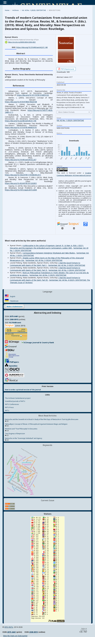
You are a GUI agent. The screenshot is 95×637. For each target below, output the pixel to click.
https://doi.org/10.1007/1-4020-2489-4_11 (29, 111)
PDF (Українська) (67, 69)
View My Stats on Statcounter (15, 636)
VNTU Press (9, 407)
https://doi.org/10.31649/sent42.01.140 (32, 47)
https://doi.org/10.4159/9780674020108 (21, 102)
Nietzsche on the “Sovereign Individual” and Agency (23, 438)
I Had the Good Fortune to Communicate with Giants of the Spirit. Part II (45, 269)
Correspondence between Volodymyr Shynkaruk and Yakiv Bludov (49, 253)
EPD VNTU (8, 627)
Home (7, 10)
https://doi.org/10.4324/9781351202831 (21, 183)
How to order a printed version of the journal (23, 390)
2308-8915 (14, 319)
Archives (15, 10)
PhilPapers (14, 362)
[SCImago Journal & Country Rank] (29, 342)
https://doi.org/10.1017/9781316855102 (33, 95)
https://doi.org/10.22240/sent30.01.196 (20, 121)
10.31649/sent (15, 322)
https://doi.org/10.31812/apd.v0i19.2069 (21, 190)
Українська (14, 301)
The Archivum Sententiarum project (17, 398)
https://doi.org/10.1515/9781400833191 (21, 127)
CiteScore (21, 330)
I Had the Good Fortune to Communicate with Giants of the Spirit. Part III (45, 278)
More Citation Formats (66, 112)
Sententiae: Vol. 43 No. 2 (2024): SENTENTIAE (66, 270)
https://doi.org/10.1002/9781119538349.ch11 (23, 175)
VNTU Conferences (12, 404)
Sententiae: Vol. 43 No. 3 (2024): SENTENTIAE (43, 260)
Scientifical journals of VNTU (15, 401)
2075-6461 (14, 316)
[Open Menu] (4, 2)
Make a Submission (15, 306)
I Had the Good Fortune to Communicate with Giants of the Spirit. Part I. (45, 264)
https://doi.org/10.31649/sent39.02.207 (20, 159)
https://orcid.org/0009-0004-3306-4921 (22, 42)
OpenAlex (12, 366)
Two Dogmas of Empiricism (15, 434)
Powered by (15, 336)
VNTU (7, 410)
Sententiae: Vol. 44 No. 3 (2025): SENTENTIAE (47, 275)
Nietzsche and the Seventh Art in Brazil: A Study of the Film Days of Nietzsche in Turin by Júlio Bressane (41, 419)
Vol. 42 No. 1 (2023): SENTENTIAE (34, 10)
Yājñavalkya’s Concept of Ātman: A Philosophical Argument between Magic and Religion (36, 424)
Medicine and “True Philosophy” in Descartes (21, 429)
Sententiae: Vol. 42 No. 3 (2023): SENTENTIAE (66, 265)
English (12, 296)
